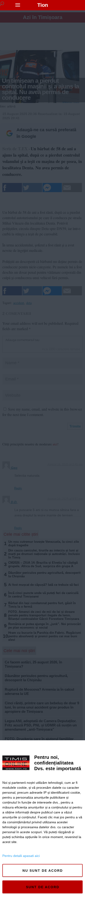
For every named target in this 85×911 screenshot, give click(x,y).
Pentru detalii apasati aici (21, 856)
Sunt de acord (42, 887)
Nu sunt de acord (42, 870)
